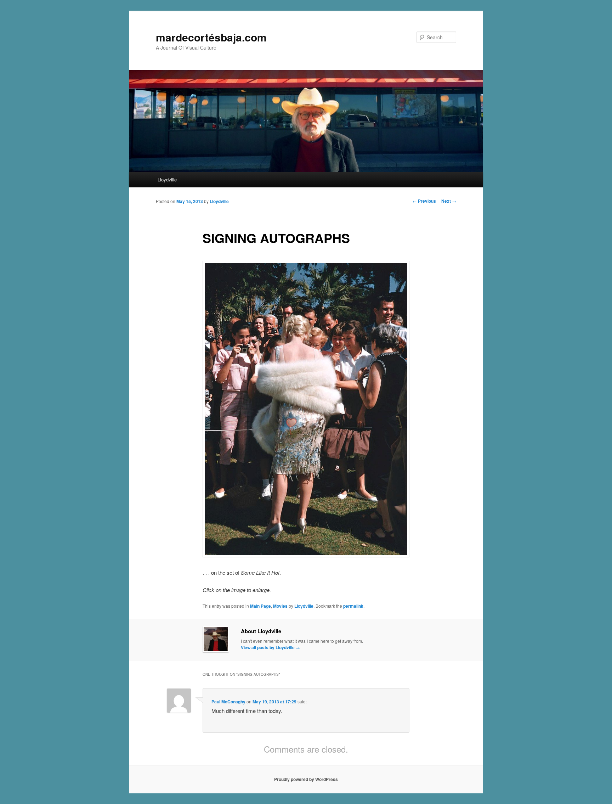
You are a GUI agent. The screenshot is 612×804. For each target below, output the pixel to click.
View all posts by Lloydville (270, 647)
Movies (280, 606)
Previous (424, 201)
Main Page (260, 606)
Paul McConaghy (228, 701)
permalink (353, 606)
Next (448, 201)
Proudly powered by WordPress (306, 779)
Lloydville (167, 179)
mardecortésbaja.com (211, 37)
